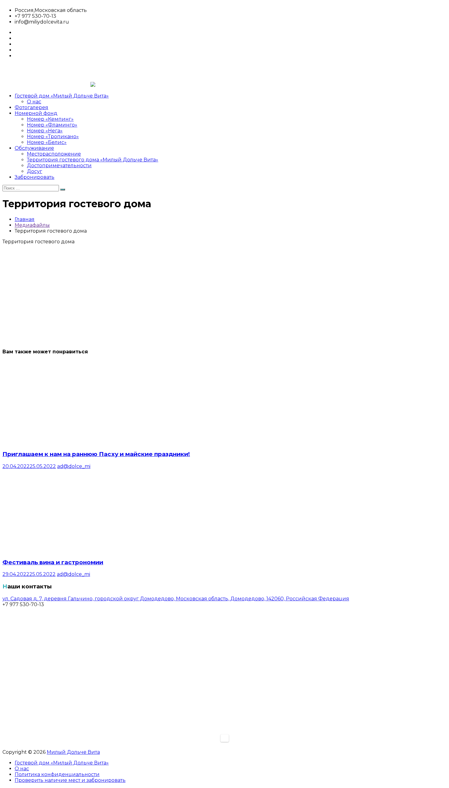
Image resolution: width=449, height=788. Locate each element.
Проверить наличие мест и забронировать (70, 780)
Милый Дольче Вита (73, 752)
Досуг (34, 171)
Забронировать (34, 177)
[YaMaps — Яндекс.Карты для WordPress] (225, 738)
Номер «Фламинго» (52, 125)
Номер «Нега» (45, 131)
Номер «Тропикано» (53, 136)
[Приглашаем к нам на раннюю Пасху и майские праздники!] (58, 442)
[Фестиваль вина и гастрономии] (58, 550)
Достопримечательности (59, 165)
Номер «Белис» (47, 142)
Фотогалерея (31, 107)
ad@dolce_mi (73, 466)
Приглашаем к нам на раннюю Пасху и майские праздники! (96, 454)
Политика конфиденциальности (57, 774)
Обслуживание (34, 148)
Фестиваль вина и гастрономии (52, 562)
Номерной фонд (36, 113)
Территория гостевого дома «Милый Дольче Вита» (92, 160)
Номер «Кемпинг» (50, 119)
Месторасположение (54, 154)
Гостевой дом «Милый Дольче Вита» (62, 96)
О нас (34, 102)
